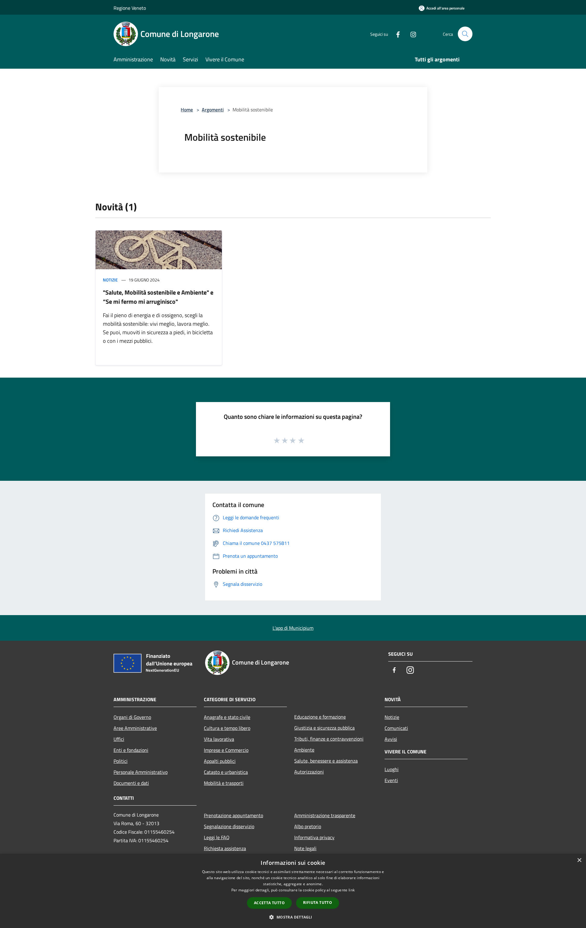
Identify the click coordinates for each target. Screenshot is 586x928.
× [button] (579, 860)
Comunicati (396, 728)
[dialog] (293, 891)
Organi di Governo (132, 717)
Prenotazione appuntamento (233, 815)
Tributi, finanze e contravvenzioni (329, 738)
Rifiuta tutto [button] (317, 902)
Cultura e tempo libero (227, 728)
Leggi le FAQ (217, 837)
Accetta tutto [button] (269, 902)
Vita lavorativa (219, 739)
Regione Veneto (130, 8)
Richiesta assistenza (225, 848)
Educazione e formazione (320, 716)
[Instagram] (411, 34)
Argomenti (213, 109)
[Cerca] (465, 34)
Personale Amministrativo (141, 772)
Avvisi (391, 739)
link (352, 890)
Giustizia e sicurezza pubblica (324, 727)
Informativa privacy (314, 837)
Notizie (110, 280)
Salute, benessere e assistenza (326, 760)
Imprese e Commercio (226, 750)
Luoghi (392, 769)
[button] (293, 917)
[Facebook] (395, 34)
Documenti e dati (131, 783)
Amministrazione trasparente (324, 815)
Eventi (391, 780)
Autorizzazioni (309, 771)
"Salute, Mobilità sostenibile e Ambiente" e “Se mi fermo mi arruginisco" (158, 297)
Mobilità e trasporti (224, 783)
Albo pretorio (307, 826)
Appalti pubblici (220, 761)
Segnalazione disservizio (229, 826)
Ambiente (304, 749)
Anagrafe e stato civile (227, 717)
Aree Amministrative (135, 728)
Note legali (305, 848)
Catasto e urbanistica (226, 772)
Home (187, 109)
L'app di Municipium (293, 628)
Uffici (119, 739)
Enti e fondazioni (131, 750)
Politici (121, 761)
